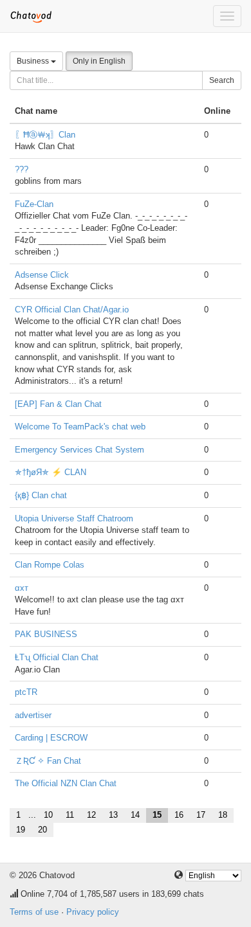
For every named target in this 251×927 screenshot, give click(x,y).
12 (91, 815)
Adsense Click (42, 275)
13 (113, 815)
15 (157, 815)
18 (222, 815)
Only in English (99, 61)
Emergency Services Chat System (79, 450)
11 (70, 815)
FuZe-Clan (34, 204)
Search (221, 80)
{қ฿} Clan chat (41, 495)
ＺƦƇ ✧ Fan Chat (48, 761)
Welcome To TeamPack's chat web (80, 426)
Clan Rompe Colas (49, 565)
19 (20, 829)
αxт (21, 588)
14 (135, 815)
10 (48, 815)
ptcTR (26, 692)
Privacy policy (92, 912)
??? (21, 169)
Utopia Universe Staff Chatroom (74, 518)
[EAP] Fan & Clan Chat (58, 404)
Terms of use (34, 912)
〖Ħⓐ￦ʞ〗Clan (45, 135)
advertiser (33, 715)
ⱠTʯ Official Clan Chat (56, 657)
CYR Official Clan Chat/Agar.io (72, 309)
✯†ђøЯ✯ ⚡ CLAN (50, 472)
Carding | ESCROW (51, 737)
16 (178, 815)
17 (200, 815)
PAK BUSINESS (46, 634)
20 (42, 829)
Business (34, 61)
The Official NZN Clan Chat (65, 783)
